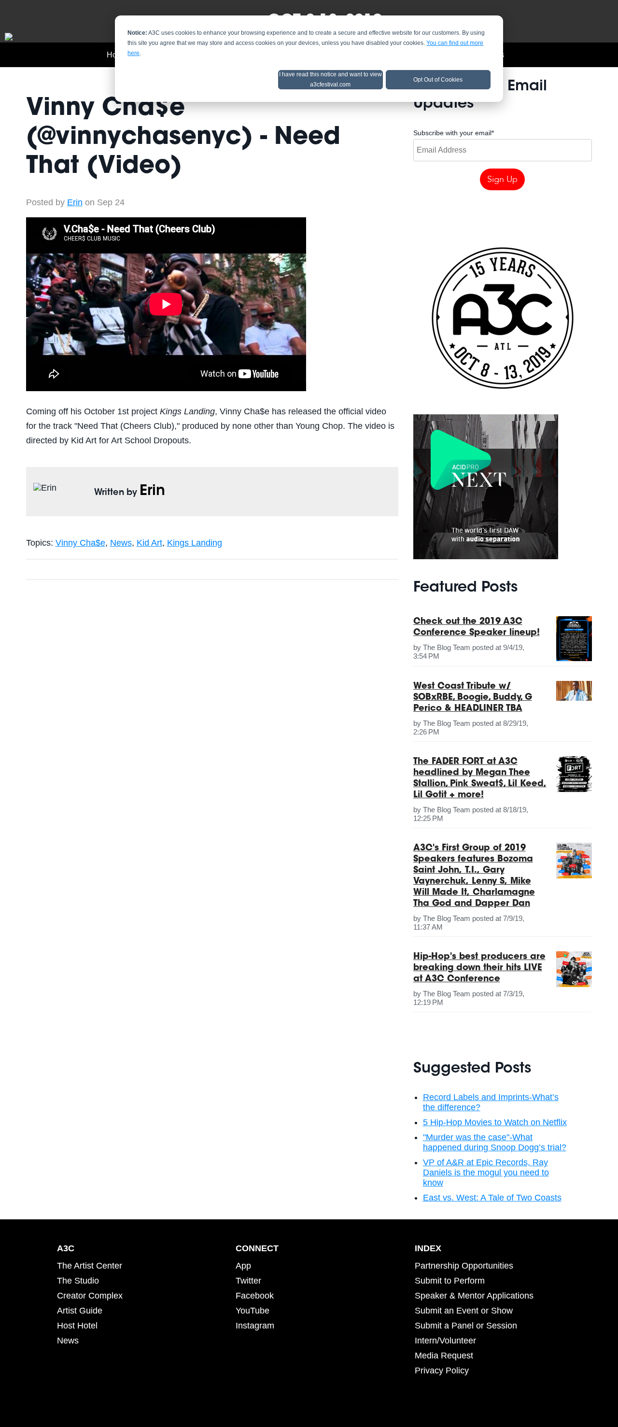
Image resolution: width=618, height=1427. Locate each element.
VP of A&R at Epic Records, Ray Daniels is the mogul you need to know (486, 1172)
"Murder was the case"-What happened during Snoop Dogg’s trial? (494, 1142)
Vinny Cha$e (80, 543)
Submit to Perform (450, 1281)
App (243, 1266)
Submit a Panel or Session (466, 1325)
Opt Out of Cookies (438, 79)
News (121, 543)
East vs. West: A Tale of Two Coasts (492, 1197)
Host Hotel (77, 1325)
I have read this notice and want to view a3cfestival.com (330, 79)
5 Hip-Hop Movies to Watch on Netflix (495, 1122)
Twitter (248, 1281)
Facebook (255, 1295)
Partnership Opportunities (464, 1266)
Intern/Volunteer (445, 1340)
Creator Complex (90, 1295)
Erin (75, 202)
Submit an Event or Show (464, 1310)
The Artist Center (89, 1266)
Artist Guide (79, 1310)
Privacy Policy (442, 1370)
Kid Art (149, 543)
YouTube (252, 1310)
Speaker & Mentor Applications (474, 1295)
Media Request (444, 1355)
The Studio (78, 1281)
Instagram (255, 1325)
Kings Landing (194, 543)
